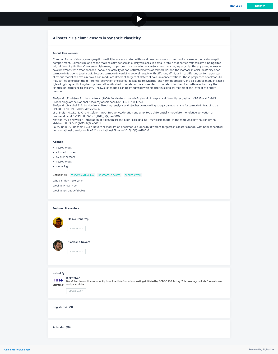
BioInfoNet (73, 278)
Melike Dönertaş (78, 219)
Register (260, 5)
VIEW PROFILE (76, 228)
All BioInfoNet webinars (17, 349)
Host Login (236, 5)
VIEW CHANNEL (76, 291)
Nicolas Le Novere (79, 242)
